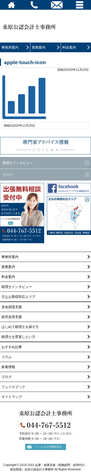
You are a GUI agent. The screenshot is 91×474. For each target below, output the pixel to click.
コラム (45, 146)
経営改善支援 (11, 317)
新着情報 (8, 367)
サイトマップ (11, 397)
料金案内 (69, 47)
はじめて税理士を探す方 (20, 327)
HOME (11, 5)
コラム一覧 (87, 142)
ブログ (7, 175)
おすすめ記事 (11, 347)
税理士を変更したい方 (18, 337)
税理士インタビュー (17, 163)
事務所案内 (9, 47)
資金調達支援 (11, 307)
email (57, 5)
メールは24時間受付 (22, 221)
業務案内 (38, 47)
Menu (79, 5)
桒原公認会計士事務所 (39, 29)
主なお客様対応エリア (18, 297)
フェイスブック (13, 387)
